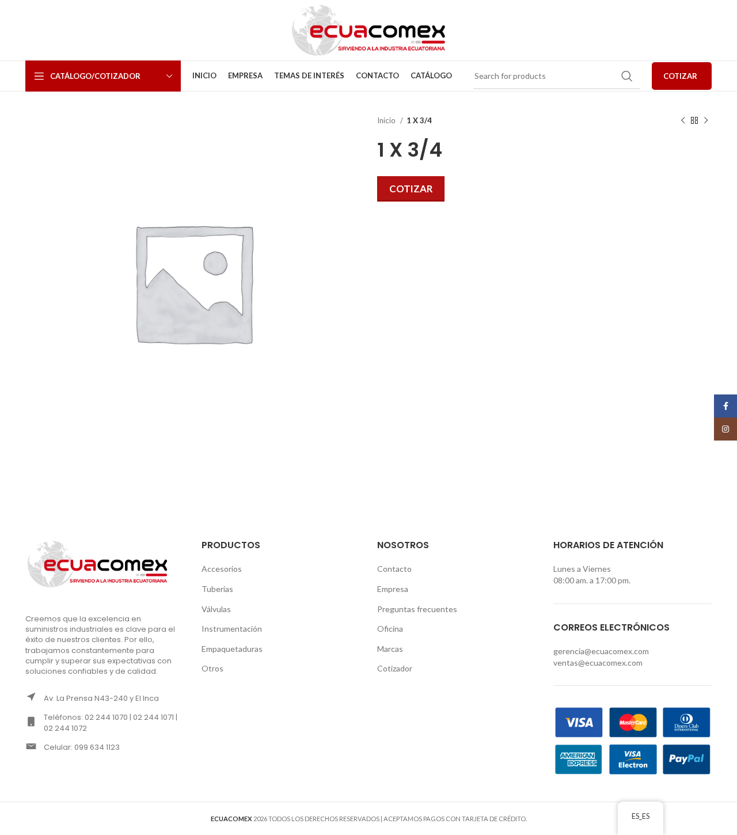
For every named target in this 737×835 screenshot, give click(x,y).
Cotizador (394, 668)
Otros (212, 668)
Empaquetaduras (232, 649)
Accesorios (222, 569)
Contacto (394, 569)
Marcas (390, 649)
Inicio (387, 120)
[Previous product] (683, 121)
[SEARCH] (627, 76)
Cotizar (410, 189)
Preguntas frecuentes (417, 609)
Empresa (392, 589)
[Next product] (706, 121)
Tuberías (217, 589)
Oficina (390, 628)
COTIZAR (680, 76)
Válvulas (216, 609)
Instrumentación (232, 628)
